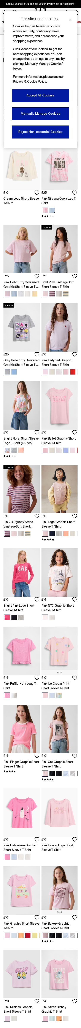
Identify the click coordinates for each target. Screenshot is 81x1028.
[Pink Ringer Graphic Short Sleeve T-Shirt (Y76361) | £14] (21, 729)
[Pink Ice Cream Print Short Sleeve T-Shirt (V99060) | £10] (59, 651)
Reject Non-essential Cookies (40, 132)
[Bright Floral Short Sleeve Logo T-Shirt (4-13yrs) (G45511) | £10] (21, 405)
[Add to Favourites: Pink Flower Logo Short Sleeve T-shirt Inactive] (75, 839)
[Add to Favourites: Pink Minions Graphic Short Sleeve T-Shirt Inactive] (37, 1001)
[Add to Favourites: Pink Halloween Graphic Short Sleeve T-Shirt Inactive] (37, 839)
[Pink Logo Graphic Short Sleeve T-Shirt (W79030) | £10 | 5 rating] (59, 539)
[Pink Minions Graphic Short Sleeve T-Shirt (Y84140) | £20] (21, 974)
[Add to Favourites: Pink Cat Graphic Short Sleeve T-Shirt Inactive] (75, 756)
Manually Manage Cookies (40, 113)
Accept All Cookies (40, 95)
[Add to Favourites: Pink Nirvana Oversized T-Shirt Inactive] (75, 193)
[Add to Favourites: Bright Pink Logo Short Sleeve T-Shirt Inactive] (37, 600)
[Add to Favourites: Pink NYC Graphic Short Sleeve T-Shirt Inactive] (75, 600)
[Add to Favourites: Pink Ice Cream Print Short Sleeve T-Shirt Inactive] (75, 678)
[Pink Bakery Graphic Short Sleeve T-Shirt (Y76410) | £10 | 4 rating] (59, 941)
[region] (40, 79)
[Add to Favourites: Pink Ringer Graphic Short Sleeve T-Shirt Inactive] (37, 756)
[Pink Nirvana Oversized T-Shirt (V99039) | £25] (59, 166)
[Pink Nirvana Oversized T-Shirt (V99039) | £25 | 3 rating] (59, 216)
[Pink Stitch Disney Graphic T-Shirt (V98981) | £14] (59, 974)
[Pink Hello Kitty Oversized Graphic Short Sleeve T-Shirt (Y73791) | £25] (21, 249)
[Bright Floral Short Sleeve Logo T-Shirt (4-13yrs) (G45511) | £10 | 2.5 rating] (21, 456)
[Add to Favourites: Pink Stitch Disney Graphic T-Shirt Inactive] (75, 1001)
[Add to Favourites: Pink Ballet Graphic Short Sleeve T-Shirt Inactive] (75, 432)
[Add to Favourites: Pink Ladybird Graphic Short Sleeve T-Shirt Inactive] (75, 354)
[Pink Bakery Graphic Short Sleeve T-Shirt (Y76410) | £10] (59, 890)
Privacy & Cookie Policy (29, 81)
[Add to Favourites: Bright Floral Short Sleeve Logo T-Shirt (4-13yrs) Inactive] (37, 432)
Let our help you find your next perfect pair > (40, 3)
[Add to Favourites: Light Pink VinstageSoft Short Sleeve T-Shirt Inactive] (75, 276)
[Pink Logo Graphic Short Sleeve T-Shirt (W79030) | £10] (59, 489)
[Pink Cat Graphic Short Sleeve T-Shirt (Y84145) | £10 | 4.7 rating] (59, 779)
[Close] (70, 20)
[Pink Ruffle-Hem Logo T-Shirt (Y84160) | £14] (21, 651)
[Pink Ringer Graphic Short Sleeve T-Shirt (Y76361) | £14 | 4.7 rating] (21, 771)
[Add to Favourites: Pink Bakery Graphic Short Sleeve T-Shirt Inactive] (75, 917)
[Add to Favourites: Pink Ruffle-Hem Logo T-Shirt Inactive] (37, 678)
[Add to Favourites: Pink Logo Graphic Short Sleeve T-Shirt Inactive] (75, 516)
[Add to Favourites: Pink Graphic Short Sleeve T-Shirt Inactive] (37, 917)
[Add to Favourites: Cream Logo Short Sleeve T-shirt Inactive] (37, 193)
